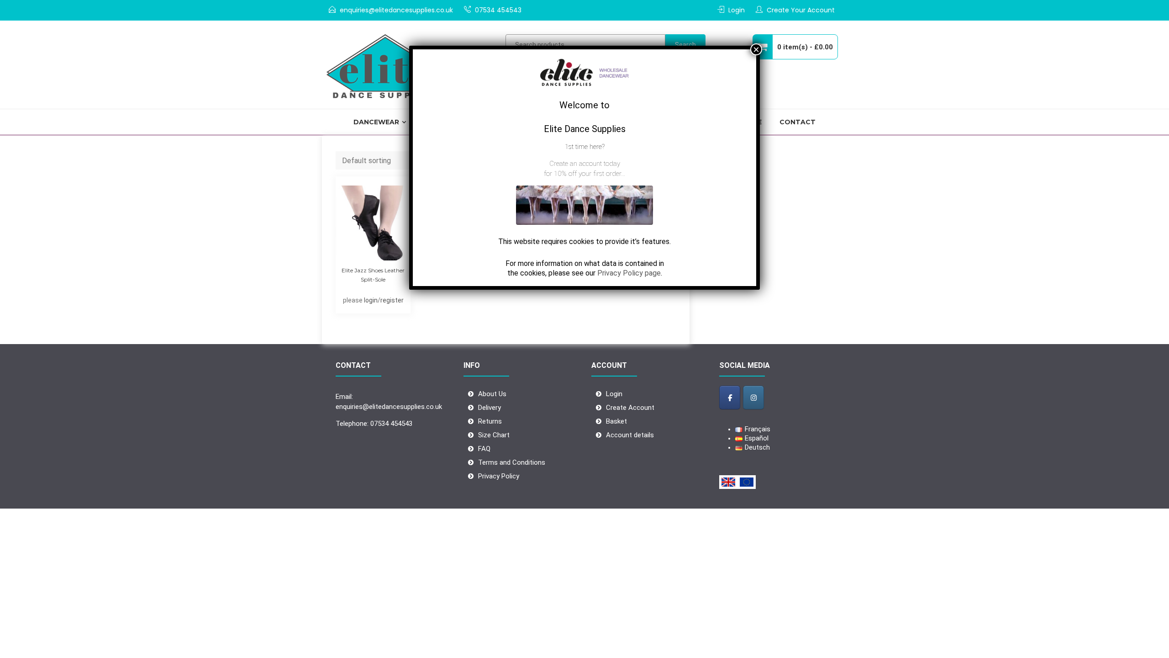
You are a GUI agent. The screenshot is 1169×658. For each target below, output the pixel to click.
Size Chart (494, 435)
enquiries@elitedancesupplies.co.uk (396, 10)
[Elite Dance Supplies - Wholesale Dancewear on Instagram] (753, 397)
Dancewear (376, 122)
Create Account (630, 407)
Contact (797, 122)
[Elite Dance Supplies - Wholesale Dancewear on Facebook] (729, 397)
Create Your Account (801, 10)
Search (685, 44)
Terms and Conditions (511, 462)
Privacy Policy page (629, 273)
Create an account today (584, 163)
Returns (490, 421)
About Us (492, 394)
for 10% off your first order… (584, 174)
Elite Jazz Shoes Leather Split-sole (373, 275)
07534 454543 (498, 10)
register (392, 300)
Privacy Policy (498, 476)
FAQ (484, 449)
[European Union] (746, 482)
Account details (630, 435)
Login (736, 10)
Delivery (489, 407)
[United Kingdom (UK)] (728, 482)
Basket (616, 421)
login (371, 300)
